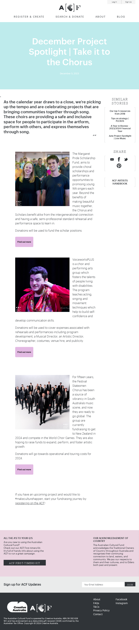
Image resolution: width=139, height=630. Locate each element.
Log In (114, 2)
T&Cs (96, 607)
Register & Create (29, 17)
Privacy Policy (101, 610)
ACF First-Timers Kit (24, 562)
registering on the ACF (30, 503)
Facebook (121, 599)
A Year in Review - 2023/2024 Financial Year (120, 128)
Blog (121, 17)
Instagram (122, 603)
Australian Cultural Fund (69, 8)
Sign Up (128, 2)
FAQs (96, 603)
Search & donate (70, 17)
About (100, 17)
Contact (98, 614)
